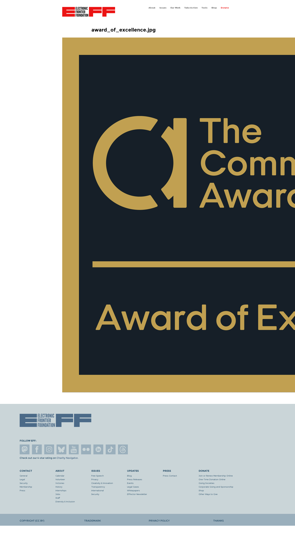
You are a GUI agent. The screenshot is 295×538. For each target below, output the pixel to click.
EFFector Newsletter (137, 494)
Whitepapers (133, 490)
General (23, 475)
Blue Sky (61, 449)
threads (123, 449)
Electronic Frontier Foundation (88, 13)
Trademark (92, 520)
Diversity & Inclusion (65, 501)
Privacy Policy (159, 520)
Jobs (57, 494)
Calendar (59, 475)
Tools (204, 8)
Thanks (218, 520)
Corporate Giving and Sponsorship (216, 487)
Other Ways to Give (208, 494)
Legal (22, 479)
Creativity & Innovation (102, 483)
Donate (225, 8)
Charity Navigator (67, 457)
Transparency (98, 487)
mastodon (25, 449)
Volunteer (60, 479)
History (58, 487)
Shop (214, 8)
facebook (37, 449)
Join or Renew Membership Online (216, 475)
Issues (163, 8)
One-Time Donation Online (212, 479)
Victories (59, 483)
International (97, 490)
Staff (57, 498)
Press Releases (134, 479)
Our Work (175, 8)
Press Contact (170, 475)
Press (22, 490)
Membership (26, 487)
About (152, 8)
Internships (60, 490)
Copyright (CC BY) (32, 520)
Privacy (94, 479)
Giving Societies (206, 483)
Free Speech (97, 475)
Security (24, 483)
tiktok (111, 449)
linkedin (98, 449)
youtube (74, 449)
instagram (49, 449)
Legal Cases (133, 487)
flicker (86, 449)
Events (130, 483)
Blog (129, 475)
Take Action (191, 8)
